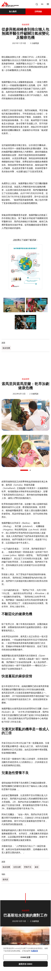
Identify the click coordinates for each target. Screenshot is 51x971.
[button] (24, 470)
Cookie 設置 (25, 957)
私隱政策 (34, 951)
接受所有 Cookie (25, 964)
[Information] (45, 426)
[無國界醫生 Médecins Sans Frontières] (10, 4)
